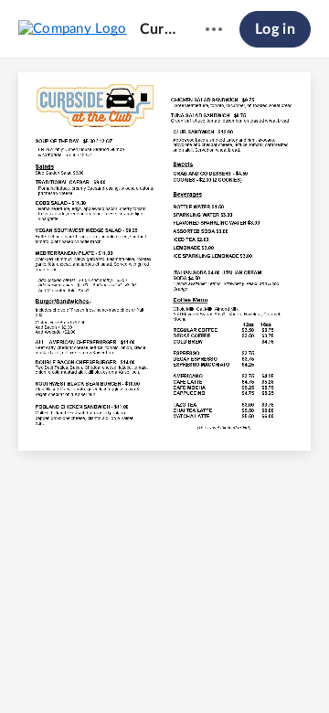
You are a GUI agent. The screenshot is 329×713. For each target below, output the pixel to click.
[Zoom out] (116, 668)
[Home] (72, 28)
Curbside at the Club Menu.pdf (158, 29)
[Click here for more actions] (214, 29)
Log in (275, 29)
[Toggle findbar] (79, 668)
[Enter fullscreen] (249, 668)
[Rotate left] (214, 668)
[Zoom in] (178, 668)
